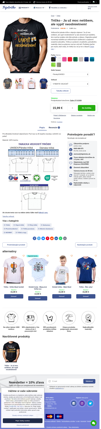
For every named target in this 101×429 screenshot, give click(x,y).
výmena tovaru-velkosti (48, 421)
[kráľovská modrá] (86, 59)
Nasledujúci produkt (84, 245)
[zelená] (75, 59)
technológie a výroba (68, 421)
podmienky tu (59, 388)
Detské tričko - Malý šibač (61, 287)
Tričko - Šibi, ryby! (86, 287)
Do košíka (86, 108)
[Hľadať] (79, 7)
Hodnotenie (55, 28)
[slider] (64, 28)
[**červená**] (70, 59)
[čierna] (53, 59)
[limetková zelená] (53, 64)
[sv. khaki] (59, 64)
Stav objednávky (74, 427)
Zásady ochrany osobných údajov (56, 427)
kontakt (89, 421)
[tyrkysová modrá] (92, 59)
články (59, 421)
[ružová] (64, 59)
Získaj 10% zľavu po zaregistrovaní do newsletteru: (26, 385)
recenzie (83, 421)
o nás (77, 421)
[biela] (59, 59)
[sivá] (81, 59)
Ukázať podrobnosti (23, 425)
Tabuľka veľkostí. (8, 216)
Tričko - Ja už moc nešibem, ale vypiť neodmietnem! (11, 367)
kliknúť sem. (43, 212)
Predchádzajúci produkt (16, 245)
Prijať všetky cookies (23, 420)
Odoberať (89, 381)
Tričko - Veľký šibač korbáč (14, 287)
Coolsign (59, 122)
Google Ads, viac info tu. (16, 406)
